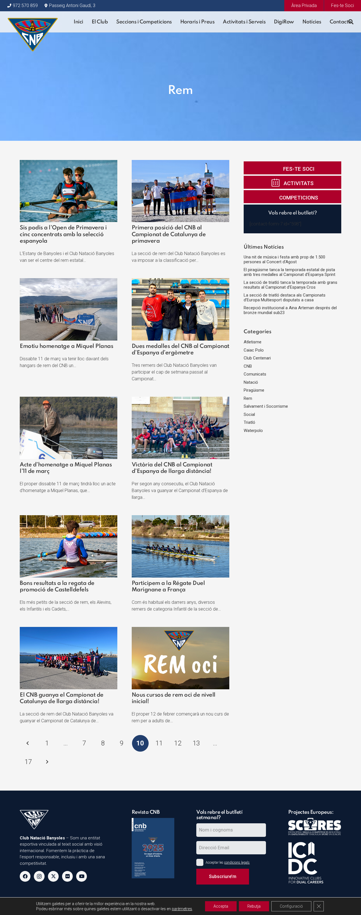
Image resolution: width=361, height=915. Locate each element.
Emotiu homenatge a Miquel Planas (66, 346)
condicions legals (237, 862)
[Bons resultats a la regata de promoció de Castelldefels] (68, 518)
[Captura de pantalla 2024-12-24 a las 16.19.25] (153, 848)
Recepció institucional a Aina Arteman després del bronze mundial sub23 (290, 310)
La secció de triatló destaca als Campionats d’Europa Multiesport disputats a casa (284, 297)
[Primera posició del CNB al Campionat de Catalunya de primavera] (180, 163)
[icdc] (314, 863)
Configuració (291, 906)
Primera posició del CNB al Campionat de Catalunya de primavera (169, 234)
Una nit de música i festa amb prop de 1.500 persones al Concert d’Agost (284, 259)
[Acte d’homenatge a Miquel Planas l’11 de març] (68, 400)
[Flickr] (67, 876)
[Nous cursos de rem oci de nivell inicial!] (180, 630)
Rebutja (254, 906)
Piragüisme (254, 390)
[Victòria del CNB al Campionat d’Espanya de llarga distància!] (180, 400)
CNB (248, 366)
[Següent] (46, 762)
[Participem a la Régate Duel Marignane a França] (180, 518)
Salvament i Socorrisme (266, 406)
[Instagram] (39, 876)
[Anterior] (28, 743)
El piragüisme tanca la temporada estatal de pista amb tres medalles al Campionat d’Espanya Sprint (289, 272)
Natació (251, 382)
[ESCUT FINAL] (32, 22)
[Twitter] (53, 876)
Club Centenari (257, 358)
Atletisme (252, 342)
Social (249, 414)
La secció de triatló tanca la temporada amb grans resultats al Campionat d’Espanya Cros (290, 285)
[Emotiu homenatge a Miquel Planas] (68, 281)
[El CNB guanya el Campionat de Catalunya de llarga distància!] (68, 630)
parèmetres (182, 909)
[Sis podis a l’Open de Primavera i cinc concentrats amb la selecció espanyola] (68, 163)
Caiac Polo (254, 350)
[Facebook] (25, 876)
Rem (248, 398)
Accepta (220, 906)
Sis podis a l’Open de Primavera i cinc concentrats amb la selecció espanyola (63, 234)
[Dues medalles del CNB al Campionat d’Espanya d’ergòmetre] (180, 281)
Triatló (249, 422)
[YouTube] (81, 876)
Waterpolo (253, 430)
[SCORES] (314, 830)
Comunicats (255, 374)
